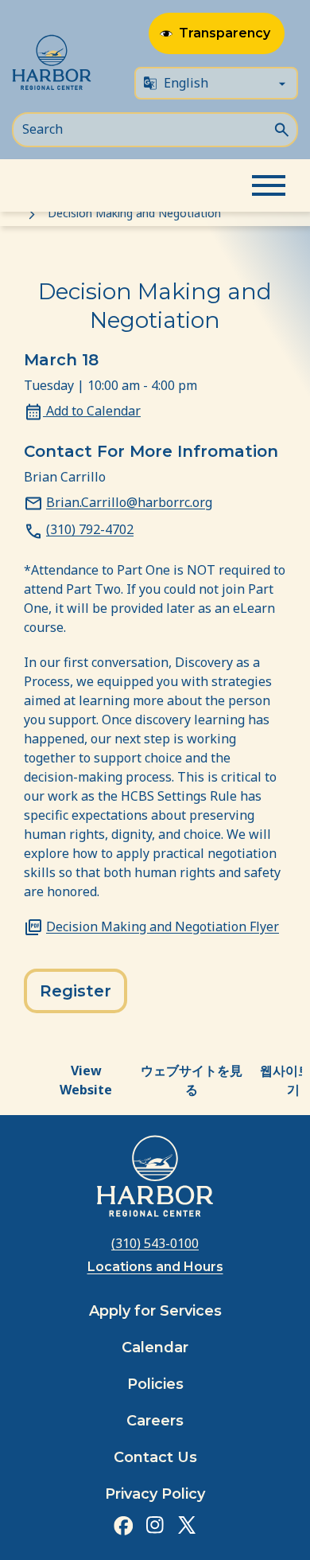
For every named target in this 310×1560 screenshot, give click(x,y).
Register (75, 990)
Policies (155, 1384)
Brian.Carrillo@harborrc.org (129, 502)
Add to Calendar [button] (92, 410)
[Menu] (268, 185)
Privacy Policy (155, 1494)
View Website (86, 1080)
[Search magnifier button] (281, 128)
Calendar (155, 1347)
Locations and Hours (155, 1266)
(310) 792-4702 (90, 529)
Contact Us (155, 1457)
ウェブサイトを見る (191, 1080)
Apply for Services (155, 1311)
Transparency (224, 33)
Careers (155, 1420)
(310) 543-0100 (155, 1243)
